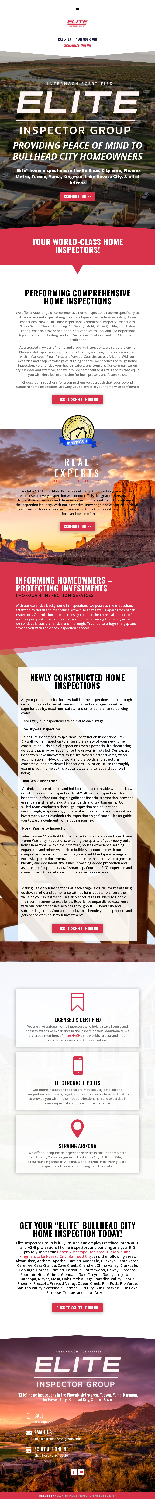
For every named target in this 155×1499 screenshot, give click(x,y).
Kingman (27, 1256)
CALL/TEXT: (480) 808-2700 (77, 39)
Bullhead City (80, 1256)
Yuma (125, 1252)
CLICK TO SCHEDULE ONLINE (77, 399)
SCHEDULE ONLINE (77, 196)
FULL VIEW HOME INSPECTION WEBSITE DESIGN (85, 1495)
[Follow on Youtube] (81, 1472)
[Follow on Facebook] (74, 1472)
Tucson (112, 1252)
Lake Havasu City (52, 1256)
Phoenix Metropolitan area (80, 1252)
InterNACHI (72, 1035)
